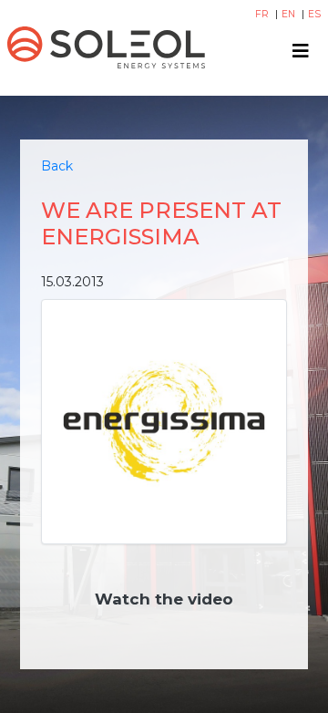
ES (314, 14)
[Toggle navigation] (301, 51)
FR (263, 14)
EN (290, 14)
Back (57, 166)
